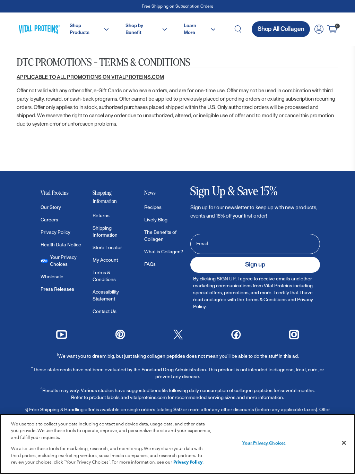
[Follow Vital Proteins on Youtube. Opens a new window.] (61, 334)
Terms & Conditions (266, 299)
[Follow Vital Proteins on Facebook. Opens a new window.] (236, 334)
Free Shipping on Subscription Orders (177, 6)
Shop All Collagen (281, 29)
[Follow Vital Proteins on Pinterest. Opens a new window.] (120, 334)
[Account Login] (319, 29)
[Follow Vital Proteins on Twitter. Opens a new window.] (178, 334)
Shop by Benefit (134, 29)
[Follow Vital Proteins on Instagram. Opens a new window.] (294, 334)
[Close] (344, 442)
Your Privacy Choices (264, 443)
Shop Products (80, 29)
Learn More (190, 29)
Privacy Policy (187, 462)
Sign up (255, 264)
